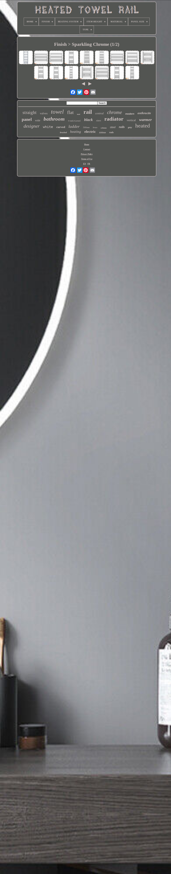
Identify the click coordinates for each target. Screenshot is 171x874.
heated (142, 126)
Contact (86, 149)
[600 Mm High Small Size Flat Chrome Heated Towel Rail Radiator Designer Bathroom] (41, 57)
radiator (113, 119)
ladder (74, 126)
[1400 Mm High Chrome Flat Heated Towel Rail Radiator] (26, 57)
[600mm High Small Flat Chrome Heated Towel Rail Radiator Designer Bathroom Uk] (117, 57)
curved (60, 127)
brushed (63, 132)
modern (129, 113)
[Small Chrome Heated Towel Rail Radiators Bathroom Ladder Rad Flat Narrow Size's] (102, 72)
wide (37, 120)
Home (86, 144)
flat (70, 112)
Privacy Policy (87, 154)
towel (57, 111)
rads (111, 132)
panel (27, 119)
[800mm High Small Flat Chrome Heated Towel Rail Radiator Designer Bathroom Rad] (41, 72)
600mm (102, 132)
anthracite (144, 113)
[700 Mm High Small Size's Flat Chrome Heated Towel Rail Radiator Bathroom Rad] (56, 57)
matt (78, 114)
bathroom (54, 119)
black (88, 120)
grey (130, 127)
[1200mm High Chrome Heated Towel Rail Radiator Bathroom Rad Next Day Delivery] (86, 57)
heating (75, 132)
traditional (74, 121)
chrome (114, 112)
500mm (86, 127)
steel (113, 127)
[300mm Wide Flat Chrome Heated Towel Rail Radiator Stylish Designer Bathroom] (71, 72)
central (99, 113)
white (48, 127)
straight (30, 112)
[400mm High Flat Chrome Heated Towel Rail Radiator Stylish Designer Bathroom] (147, 57)
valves (44, 113)
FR (89, 164)
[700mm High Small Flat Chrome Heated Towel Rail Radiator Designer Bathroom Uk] (132, 57)
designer (32, 126)
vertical (131, 120)
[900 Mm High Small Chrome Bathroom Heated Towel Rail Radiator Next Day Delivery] (71, 57)
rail (87, 112)
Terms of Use (86, 159)
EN (84, 164)
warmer (145, 119)
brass (95, 127)
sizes (98, 120)
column (104, 128)
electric (90, 131)
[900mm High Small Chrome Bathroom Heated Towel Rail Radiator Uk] (56, 72)
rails (122, 127)
